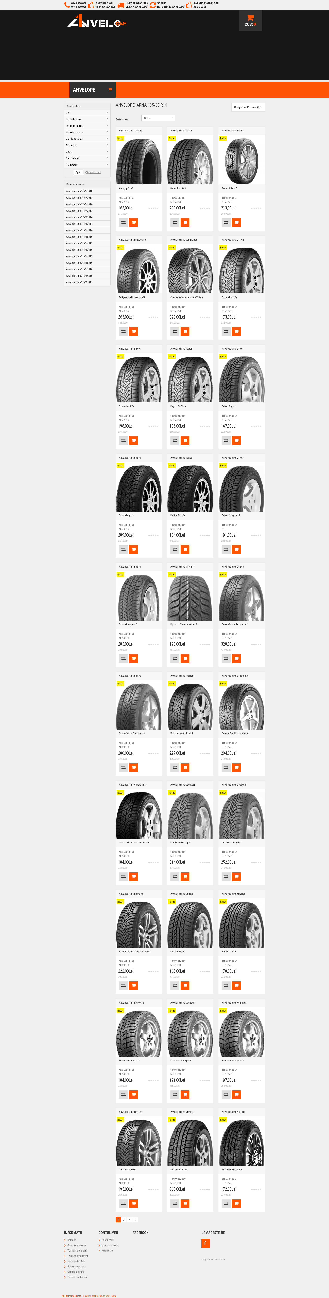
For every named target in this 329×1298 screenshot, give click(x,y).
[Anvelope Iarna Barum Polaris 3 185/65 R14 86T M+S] (190, 161)
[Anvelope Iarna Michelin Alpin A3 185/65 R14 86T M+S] (190, 1142)
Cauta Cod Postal (107, 1296)
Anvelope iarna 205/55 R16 (79, 262)
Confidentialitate (76, 1271)
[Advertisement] (164, 56)
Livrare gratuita (137, 3)
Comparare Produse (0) (247, 107)
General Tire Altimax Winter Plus (134, 842)
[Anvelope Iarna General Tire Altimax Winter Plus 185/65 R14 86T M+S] (139, 815)
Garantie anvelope (76, 1245)
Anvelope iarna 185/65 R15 (79, 236)
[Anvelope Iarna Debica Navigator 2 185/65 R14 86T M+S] (241, 488)
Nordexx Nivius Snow (232, 1169)
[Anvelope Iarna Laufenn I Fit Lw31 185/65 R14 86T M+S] (139, 1142)
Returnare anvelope (170, 6)
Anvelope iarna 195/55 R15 (79, 243)
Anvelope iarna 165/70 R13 (79, 197)
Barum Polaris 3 (178, 188)
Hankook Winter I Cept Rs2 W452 (135, 951)
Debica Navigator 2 (231, 515)
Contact (71, 1240)
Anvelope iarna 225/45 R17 (79, 282)
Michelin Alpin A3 (178, 1169)
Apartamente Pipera (71, 1296)
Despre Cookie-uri (77, 1277)
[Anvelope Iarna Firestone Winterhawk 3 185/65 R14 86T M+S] (190, 706)
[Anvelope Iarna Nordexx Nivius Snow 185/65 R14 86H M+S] (241, 1142)
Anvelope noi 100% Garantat (105, 5)
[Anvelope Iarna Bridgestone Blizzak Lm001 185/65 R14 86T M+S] (139, 270)
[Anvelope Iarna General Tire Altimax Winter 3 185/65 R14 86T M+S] (241, 706)
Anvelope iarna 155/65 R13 (79, 191)
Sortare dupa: (122, 119)
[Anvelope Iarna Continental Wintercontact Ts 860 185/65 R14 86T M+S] (190, 270)
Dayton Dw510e (229, 297)
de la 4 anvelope (136, 6)
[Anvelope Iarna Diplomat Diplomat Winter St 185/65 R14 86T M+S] (190, 597)
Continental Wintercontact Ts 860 (186, 297)
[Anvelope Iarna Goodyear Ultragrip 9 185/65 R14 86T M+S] (190, 815)
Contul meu (108, 1240)
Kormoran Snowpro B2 (233, 1060)
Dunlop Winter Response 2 (235, 624)
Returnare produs (76, 1266)
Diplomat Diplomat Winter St (184, 624)
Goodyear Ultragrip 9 (180, 842)
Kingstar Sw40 (177, 951)
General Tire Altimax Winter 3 (236, 733)
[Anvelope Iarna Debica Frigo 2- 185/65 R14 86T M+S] (139, 488)
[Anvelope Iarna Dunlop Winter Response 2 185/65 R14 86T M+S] (241, 597)
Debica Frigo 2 (229, 406)
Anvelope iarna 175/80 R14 (79, 217)
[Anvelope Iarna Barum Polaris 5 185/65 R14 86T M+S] (241, 161)
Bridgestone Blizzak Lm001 (132, 297)
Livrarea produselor (77, 1256)
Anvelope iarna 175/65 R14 (79, 204)
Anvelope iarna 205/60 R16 (79, 269)
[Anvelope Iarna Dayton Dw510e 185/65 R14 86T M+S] (241, 270)
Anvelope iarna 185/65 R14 (79, 230)
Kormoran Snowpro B (129, 1060)
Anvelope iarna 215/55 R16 (79, 275)
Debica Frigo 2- (126, 515)
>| (135, 1219)
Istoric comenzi (110, 1245)
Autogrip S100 (126, 188)
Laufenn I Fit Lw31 (127, 1169)
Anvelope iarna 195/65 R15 (79, 256)
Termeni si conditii (77, 1250)
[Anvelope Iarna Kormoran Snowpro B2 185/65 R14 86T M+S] (241, 1033)
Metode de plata (76, 1261)
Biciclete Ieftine (90, 1296)
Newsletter (108, 1250)
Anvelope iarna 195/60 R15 (79, 249)
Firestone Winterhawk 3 (181, 733)
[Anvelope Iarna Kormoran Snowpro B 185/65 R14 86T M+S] (139, 1033)
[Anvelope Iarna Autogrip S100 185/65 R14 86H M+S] (139, 161)
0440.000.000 (78, 3)
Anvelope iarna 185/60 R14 (79, 223)
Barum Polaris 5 (229, 188)
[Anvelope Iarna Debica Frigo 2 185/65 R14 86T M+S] (241, 379)
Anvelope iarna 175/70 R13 (79, 210)
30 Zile (161, 3)
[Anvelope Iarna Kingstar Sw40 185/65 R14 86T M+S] (190, 924)
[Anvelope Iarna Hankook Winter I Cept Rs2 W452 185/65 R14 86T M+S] (139, 924)
